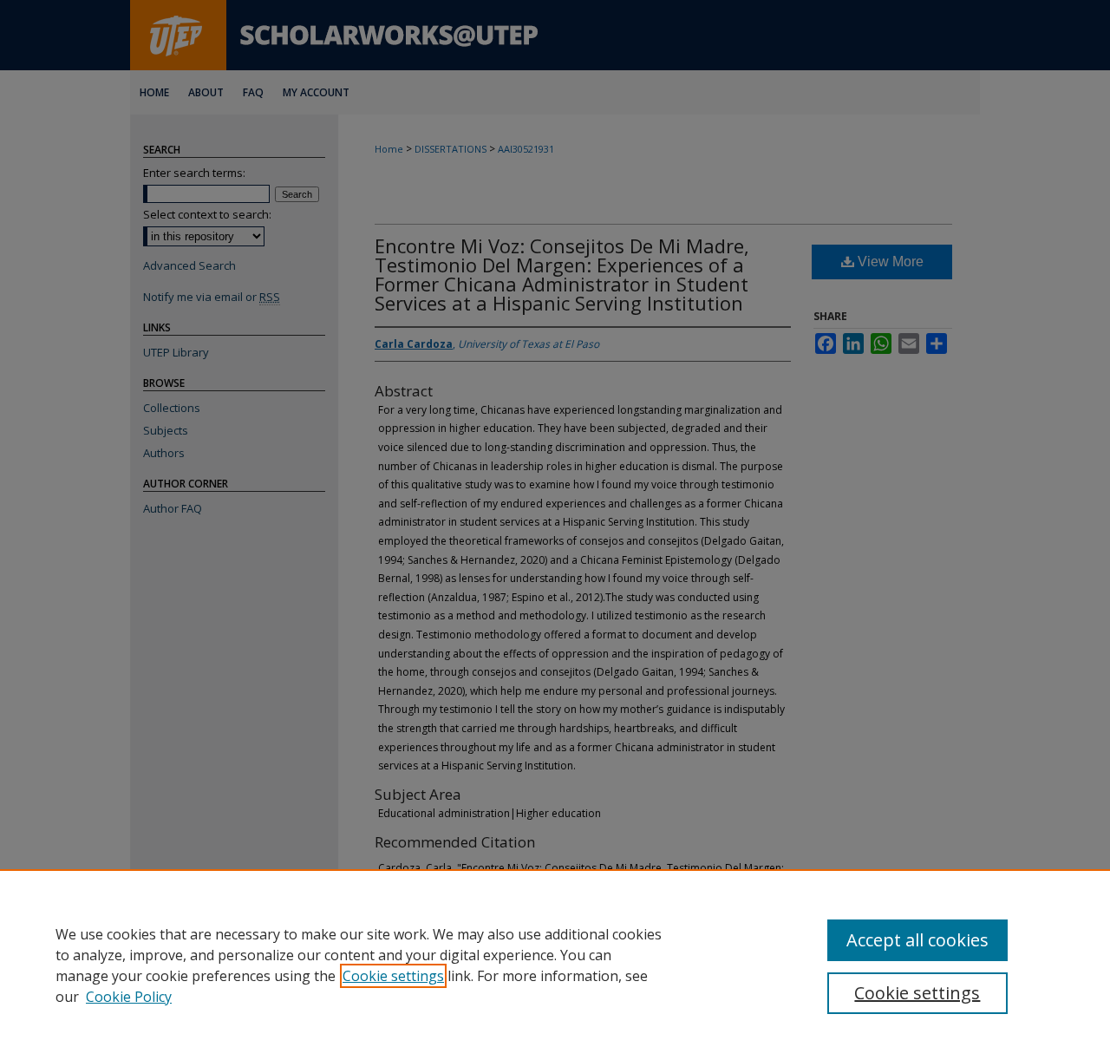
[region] (555, 964)
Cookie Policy (129, 996)
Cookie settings (393, 975)
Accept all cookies (917, 940)
